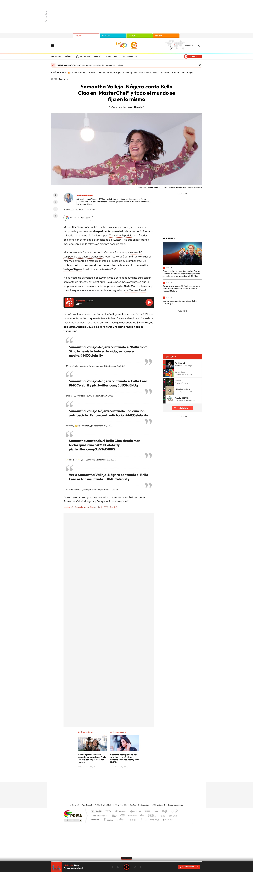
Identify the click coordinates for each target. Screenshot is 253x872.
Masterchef (68, 507)
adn (163, 811)
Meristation (167, 819)
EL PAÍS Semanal (151, 815)
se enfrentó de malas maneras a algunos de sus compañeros (106, 261)
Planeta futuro (161, 815)
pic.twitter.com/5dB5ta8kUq (115, 385)
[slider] (126, 861)
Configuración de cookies (139, 805)
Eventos (97, 56)
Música (68, 56)
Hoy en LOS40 (111, 56)
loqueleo (155, 819)
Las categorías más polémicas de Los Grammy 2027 (180, 302)
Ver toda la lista (181, 408)
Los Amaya (187, 72)
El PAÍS (96, 811)
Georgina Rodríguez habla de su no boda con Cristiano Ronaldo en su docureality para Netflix (124, 758)
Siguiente (141, 867)
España (188, 45)
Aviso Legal (74, 805)
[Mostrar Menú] (54, 45)
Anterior (111, 867)
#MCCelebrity (91, 355)
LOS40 (78, 36)
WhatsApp (55, 209)
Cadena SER (147, 811)
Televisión (63, 79)
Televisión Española (120, 235)
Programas (85, 56)
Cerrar (200, 65)
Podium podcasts (120, 819)
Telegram (55, 215)
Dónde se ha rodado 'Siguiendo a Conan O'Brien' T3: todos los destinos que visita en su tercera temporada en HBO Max (181, 273)
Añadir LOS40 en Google (80, 218)
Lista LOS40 (56, 56)
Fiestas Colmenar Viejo (109, 72)
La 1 (100, 507)
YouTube (121, 777)
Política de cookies (120, 805)
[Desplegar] (126, 858)
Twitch (137, 777)
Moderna (108, 819)
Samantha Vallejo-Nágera (85, 507)
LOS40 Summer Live (129, 56)
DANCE (132, 36)
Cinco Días (132, 815)
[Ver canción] (170, 364)
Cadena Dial (142, 815)
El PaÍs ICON (132, 819)
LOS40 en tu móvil (158, 805)
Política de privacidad (103, 805)
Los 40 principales (109, 811)
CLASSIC (106, 36)
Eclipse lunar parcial (170, 72)
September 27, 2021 (115, 366)
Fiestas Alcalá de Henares (84, 72)
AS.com (155, 811)
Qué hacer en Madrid (149, 72)
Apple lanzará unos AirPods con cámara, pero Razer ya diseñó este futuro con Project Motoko (181, 288)
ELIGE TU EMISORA (188, 867)
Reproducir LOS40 (149, 302)
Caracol (173, 811)
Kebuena (171, 815)
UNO (114, 815)
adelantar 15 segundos (135, 867)
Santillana (121, 811)
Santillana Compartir (135, 811)
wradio (122, 815)
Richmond (94, 819)
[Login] (198, 45)
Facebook (55, 195)
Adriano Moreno (84, 195)
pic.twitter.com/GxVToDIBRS (92, 449)
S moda (143, 819)
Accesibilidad (87, 805)
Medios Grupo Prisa (73, 820)
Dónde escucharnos (175, 805)
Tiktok (116, 777)
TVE (106, 507)
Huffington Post (99, 815)
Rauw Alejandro (130, 72)
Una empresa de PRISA (73, 814)
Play (126, 867)
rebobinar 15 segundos (118, 867)
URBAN (158, 36)
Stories (142, 777)
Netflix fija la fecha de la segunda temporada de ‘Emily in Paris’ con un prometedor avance (92, 758)
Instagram (111, 777)
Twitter (55, 202)
